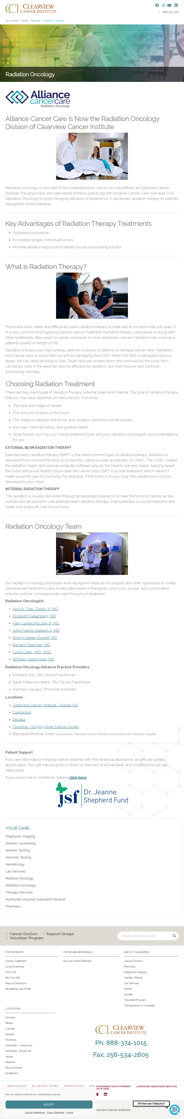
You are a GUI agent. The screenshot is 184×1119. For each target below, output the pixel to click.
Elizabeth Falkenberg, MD (34, 616)
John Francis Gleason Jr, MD (36, 630)
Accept (49, 1104)
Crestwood (22, 712)
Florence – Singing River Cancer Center (46, 727)
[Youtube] (96, 1094)
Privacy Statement (56, 1112)
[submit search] (174, 936)
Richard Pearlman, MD (31, 645)
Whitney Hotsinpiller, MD (33, 659)
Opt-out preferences (35, 1112)
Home (24, 20)
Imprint (69, 1112)
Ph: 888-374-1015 (121, 1042)
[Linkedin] (105, 1094)
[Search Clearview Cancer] (148, 936)
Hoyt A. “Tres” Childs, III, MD (35, 609)
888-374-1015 (171, 12)
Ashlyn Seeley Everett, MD (35, 637)
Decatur (19, 719)
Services (35, 20)
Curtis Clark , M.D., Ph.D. (32, 652)
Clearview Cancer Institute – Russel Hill (45, 705)
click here (77, 777)
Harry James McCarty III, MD (36, 623)
